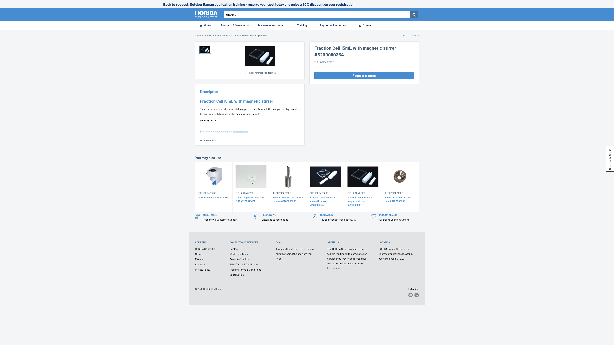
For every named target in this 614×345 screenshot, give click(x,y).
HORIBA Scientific (205, 248)
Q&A (282, 253)
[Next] (419, 187)
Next (414, 35)
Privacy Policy (202, 269)
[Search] (414, 14)
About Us (200, 264)
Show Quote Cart (609, 159)
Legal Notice (237, 274)
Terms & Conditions (241, 259)
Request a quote (364, 75)
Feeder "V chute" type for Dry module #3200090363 (288, 199)
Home (198, 35)
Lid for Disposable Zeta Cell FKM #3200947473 (250, 199)
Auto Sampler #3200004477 (213, 197)
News (198, 253)
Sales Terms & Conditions (244, 264)
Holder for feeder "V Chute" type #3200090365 (399, 199)
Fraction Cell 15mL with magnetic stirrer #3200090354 (359, 201)
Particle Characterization (216, 35)
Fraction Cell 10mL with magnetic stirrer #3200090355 (322, 201)
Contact (234, 248)
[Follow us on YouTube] (410, 295)
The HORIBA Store (324, 62)
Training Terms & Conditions (245, 269)
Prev (404, 35)
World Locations (239, 253)
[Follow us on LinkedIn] (416, 295)
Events (199, 259)
